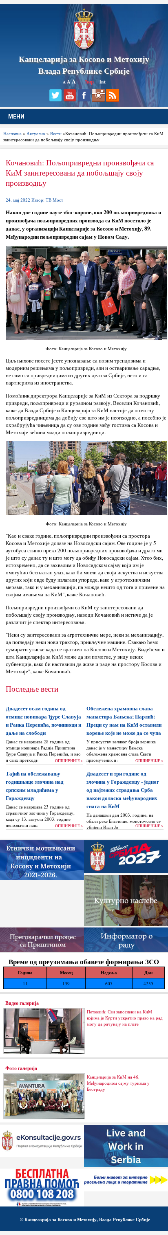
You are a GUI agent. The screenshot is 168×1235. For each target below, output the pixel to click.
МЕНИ (16, 116)
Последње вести (32, 688)
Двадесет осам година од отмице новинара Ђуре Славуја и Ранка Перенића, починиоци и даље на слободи (43, 720)
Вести (56, 133)
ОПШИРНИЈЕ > (69, 760)
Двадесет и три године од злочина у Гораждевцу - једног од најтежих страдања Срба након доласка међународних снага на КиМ (122, 789)
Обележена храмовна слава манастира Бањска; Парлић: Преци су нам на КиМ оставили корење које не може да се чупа (123, 720)
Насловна (12, 133)
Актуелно (36, 133)
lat (102, 81)
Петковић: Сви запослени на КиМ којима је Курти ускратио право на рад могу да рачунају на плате (125, 1018)
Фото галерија (21, 1068)
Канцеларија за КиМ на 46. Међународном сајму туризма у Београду (118, 1083)
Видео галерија (22, 1002)
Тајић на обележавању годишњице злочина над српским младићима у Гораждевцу (35, 785)
